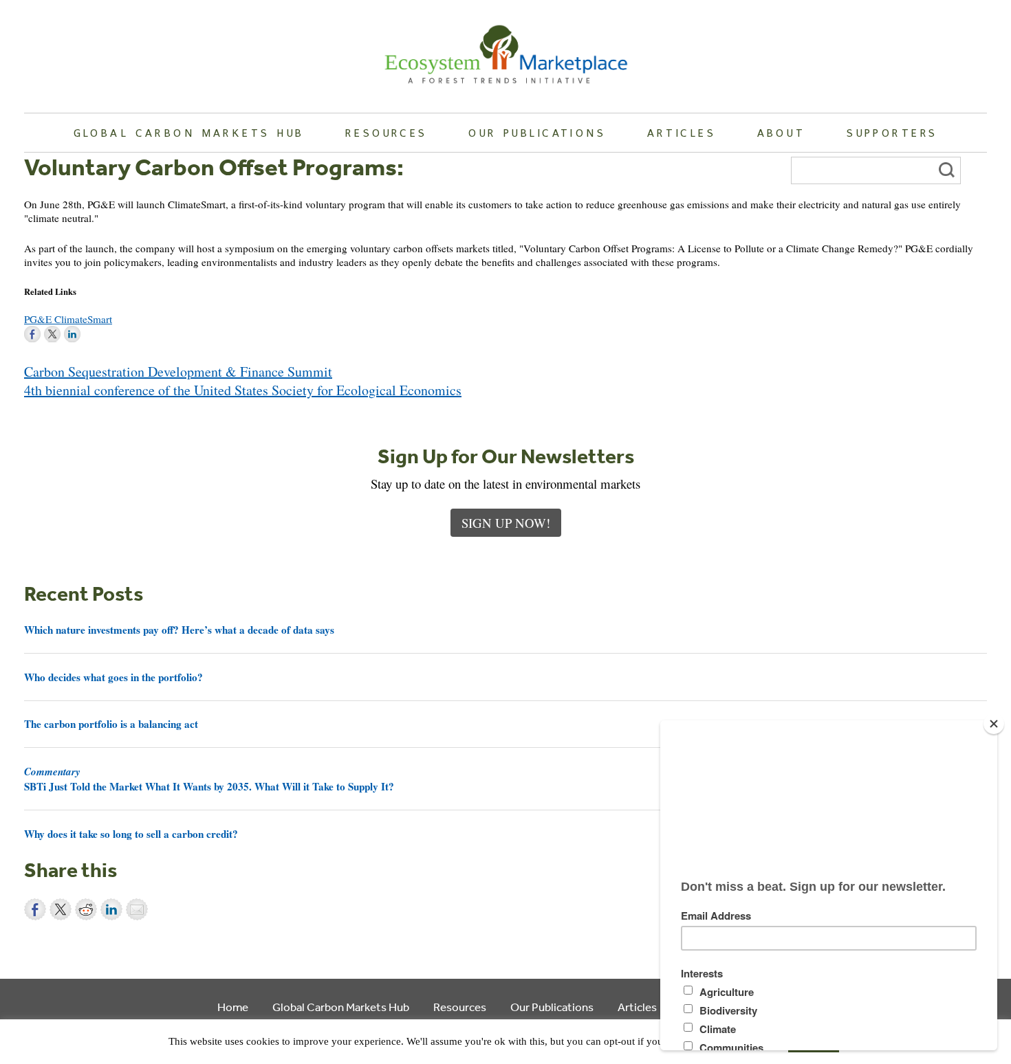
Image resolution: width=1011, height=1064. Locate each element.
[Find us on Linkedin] (72, 334)
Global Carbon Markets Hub (189, 132)
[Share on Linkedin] (111, 909)
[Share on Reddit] (86, 909)
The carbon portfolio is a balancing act (111, 723)
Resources (386, 132)
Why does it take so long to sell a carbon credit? (131, 833)
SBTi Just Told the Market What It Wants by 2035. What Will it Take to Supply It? (209, 779)
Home (232, 1006)
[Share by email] (137, 909)
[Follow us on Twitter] (52, 334)
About (781, 132)
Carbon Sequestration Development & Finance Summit (178, 371)
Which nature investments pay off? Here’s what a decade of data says (179, 629)
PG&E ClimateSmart (68, 319)
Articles (681, 132)
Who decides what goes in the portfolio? (113, 677)
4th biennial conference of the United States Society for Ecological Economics (242, 390)
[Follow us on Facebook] (32, 334)
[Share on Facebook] (35, 909)
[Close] (993, 723)
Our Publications (537, 132)
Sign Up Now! (505, 522)
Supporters (892, 132)
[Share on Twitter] (61, 909)
